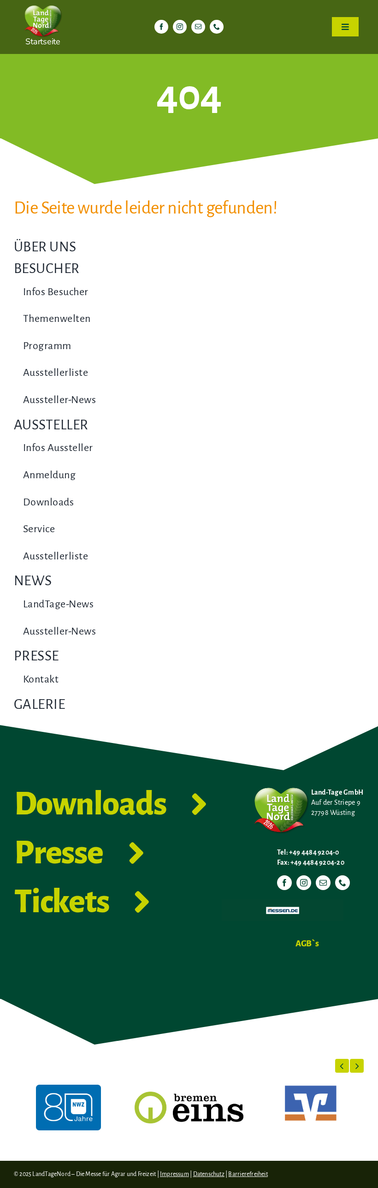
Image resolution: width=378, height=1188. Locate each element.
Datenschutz (208, 1174)
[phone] (217, 27)
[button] (342, 1066)
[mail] (198, 27)
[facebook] (161, 27)
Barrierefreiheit (247, 1174)
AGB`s (307, 943)
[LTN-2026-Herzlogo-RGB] (43, 3)
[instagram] (180, 27)
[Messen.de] (282, 903)
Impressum (174, 1174)
